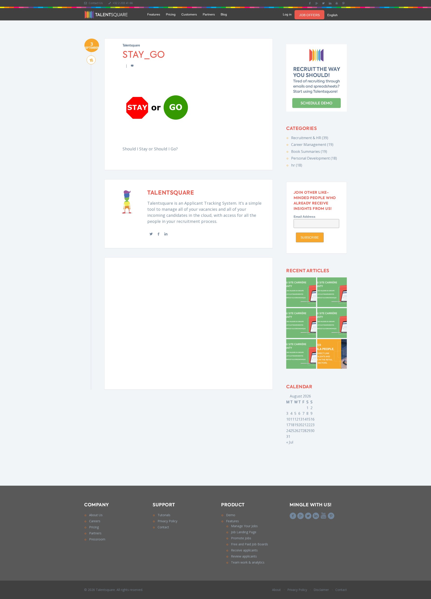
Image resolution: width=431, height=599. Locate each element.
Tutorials (164, 515)
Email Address (304, 216)
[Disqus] (189, 323)
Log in (287, 14)
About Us (96, 515)
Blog (224, 14)
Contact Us (95, 3)
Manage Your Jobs (244, 526)
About (276, 590)
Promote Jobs (241, 538)
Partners (209, 14)
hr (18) (296, 165)
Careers (94, 521)
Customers (189, 14)
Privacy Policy (167, 521)
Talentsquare (131, 45)
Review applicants (244, 556)
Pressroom (97, 539)
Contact (163, 527)
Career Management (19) (312, 144)
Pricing (171, 14)
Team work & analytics (247, 562)
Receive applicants (244, 550)
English (332, 15)
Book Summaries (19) (309, 151)
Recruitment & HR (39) (309, 137)
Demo (230, 515)
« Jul (289, 442)
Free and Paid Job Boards (249, 544)
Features (153, 14)
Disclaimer (321, 590)
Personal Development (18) (314, 158)
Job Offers (309, 15)
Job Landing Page (243, 532)
